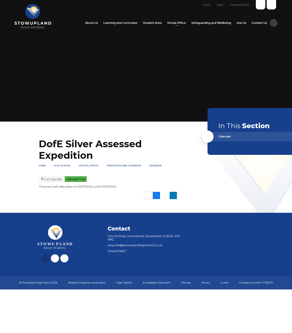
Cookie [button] (225, 282)
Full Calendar (53, 179)
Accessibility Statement (157, 282)
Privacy (205, 282)
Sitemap (186, 282)
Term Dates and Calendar (123, 165)
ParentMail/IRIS (239, 4)
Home (42, 165)
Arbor (220, 4)
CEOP (206, 4)
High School (62, 165)
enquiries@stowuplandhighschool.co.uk (135, 245)
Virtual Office (88, 165)
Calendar (155, 165)
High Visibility (124, 282)
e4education (98, 282)
